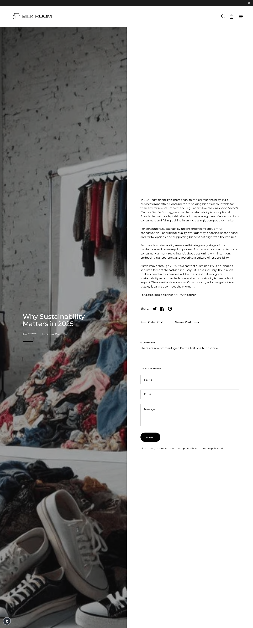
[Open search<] (223, 16)
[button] (7, 621)
